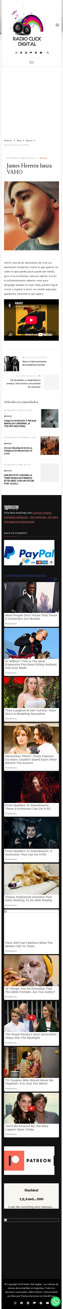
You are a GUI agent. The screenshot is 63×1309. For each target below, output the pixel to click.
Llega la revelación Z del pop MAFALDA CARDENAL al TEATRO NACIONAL (20, 423)
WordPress (49, 1296)
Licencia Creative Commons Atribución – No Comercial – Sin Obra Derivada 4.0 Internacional (31, 517)
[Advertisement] (31, 101)
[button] (56, 1302)
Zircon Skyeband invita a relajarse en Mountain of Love (18, 450)
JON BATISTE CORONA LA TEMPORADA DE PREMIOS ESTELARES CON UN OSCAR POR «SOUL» (19, 479)
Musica (43, 158)
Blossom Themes (20, 1296)
